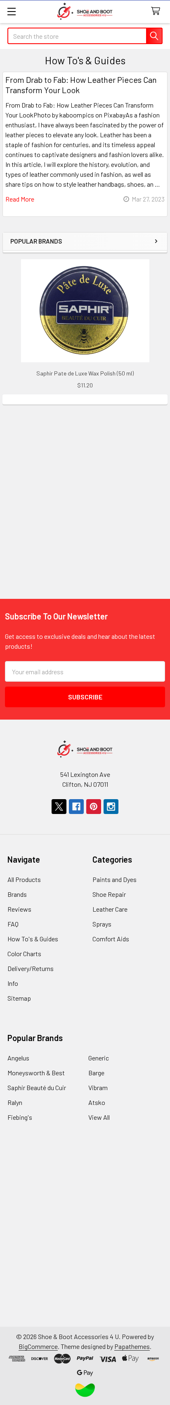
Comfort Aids (110, 939)
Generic (98, 1058)
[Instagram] (111, 806)
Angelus (18, 1058)
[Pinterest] (93, 806)
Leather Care (110, 909)
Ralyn (14, 1102)
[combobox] (85, 36)
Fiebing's (19, 1117)
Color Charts (24, 953)
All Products (24, 879)
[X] (59, 806)
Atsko (96, 1102)
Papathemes (132, 1346)
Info (12, 983)
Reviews (19, 909)
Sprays (101, 924)
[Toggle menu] (11, 11)
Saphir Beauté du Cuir (36, 1087)
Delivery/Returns (30, 968)
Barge (96, 1073)
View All (99, 1117)
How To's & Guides (32, 939)
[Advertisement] (85, 489)
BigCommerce (38, 1346)
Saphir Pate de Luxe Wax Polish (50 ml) (85, 373)
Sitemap (19, 998)
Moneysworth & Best (36, 1073)
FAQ (13, 924)
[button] (85, 1390)
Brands (17, 894)
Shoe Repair (109, 894)
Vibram (98, 1087)
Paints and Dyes (114, 879)
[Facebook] (76, 806)
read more (19, 199)
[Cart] (157, 11)
